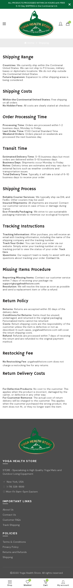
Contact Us (52, 258)
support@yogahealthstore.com (21, 283)
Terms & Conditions (14, 541)
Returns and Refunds (15, 552)
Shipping (8, 557)
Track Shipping (11, 525)
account (60, 23)
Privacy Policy (11, 547)
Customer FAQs (12, 519)
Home (30, 42)
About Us (8, 509)
